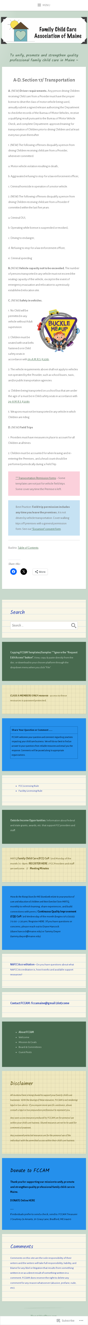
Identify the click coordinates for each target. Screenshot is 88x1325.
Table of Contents (28, 547)
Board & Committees (30, 1047)
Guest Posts (25, 1052)
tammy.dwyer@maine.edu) (26, 936)
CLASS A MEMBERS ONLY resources (29, 695)
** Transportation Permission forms (36, 478)
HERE (41, 921)
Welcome (24, 1037)
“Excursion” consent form (46, 528)
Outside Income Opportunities (27, 820)
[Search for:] (44, 625)
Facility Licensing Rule (30, 790)
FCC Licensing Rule (29, 785)
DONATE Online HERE (22, 1200)
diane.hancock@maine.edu (26, 931)
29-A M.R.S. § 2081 (38, 359)
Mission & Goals (28, 1042)
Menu (46, 5)
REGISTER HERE (38, 863)
